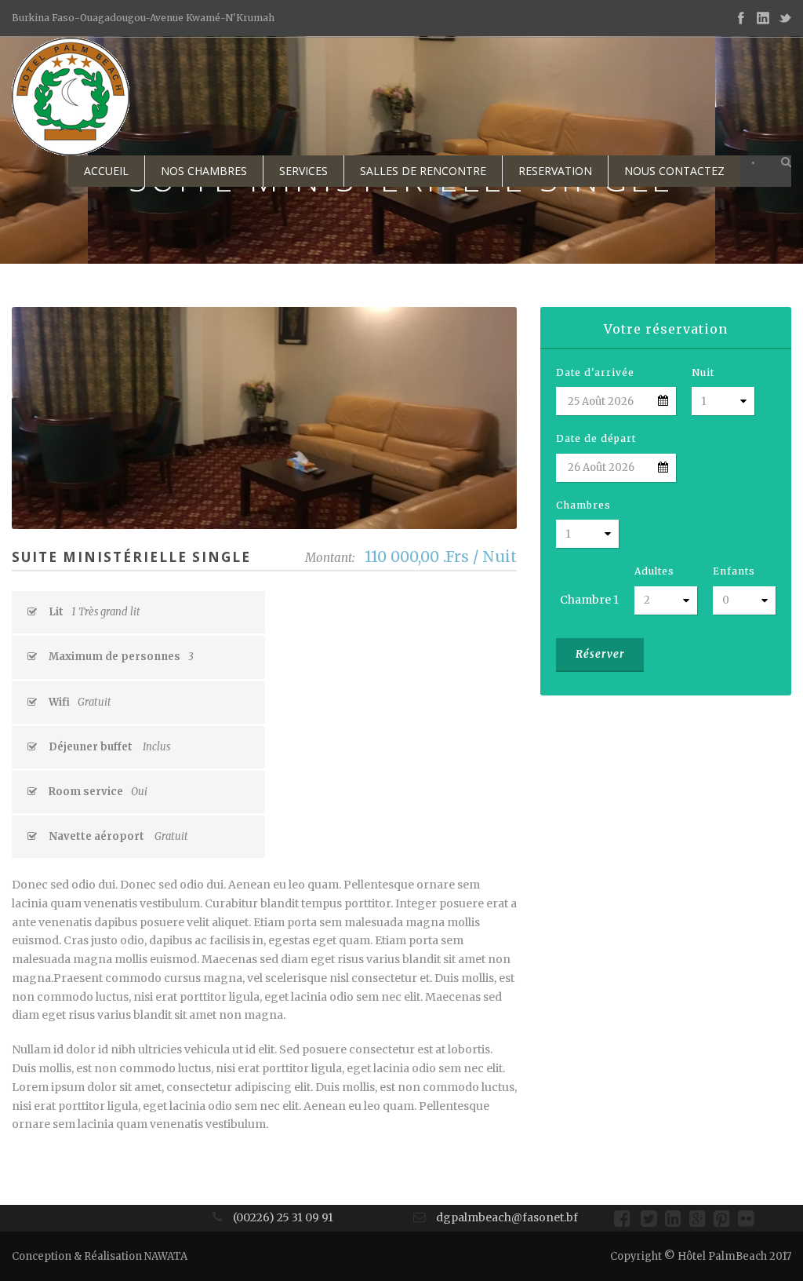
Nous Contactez (674, 170)
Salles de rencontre (423, 170)
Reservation (555, 170)
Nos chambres (204, 170)
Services (303, 170)
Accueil (106, 170)
